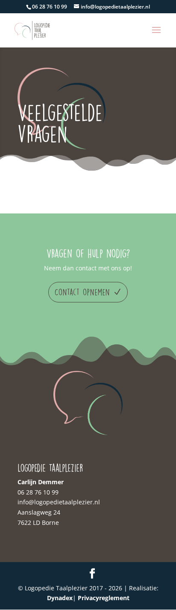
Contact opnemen (82, 292)
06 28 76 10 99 (49, 6)
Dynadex (60, 598)
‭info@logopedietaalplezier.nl (59, 502)
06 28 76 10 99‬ (38, 492)
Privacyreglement (103, 598)
